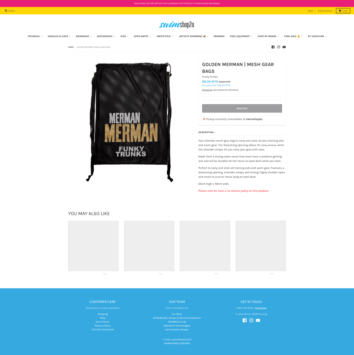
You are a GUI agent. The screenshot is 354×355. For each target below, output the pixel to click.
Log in (310, 11)
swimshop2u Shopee (177, 329)
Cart (345, 11)
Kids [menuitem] (123, 36)
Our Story (177, 314)
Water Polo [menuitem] (164, 36)
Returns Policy (103, 325)
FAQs (102, 317)
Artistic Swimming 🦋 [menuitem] (192, 36)
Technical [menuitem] (33, 36)
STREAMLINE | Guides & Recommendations (177, 317)
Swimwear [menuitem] (82, 36)
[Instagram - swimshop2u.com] (278, 47)
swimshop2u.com (182, 339)
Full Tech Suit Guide (103, 329)
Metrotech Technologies (177, 325)
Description (206, 132)
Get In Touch (103, 321)
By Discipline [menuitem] (316, 36)
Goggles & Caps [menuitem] (58, 36)
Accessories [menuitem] (104, 36)
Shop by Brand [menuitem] (267, 36)
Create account (325, 11)
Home (71, 47)
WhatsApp (260, 308)
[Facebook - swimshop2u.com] (273, 47)
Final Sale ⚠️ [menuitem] (292, 36)
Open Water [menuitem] (141, 36)
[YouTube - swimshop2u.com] (284, 47)
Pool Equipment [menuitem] (240, 36)
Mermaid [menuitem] (219, 36)
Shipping (207, 89)
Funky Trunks (210, 76)
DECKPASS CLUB (177, 321)
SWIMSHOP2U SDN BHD (177, 343)
